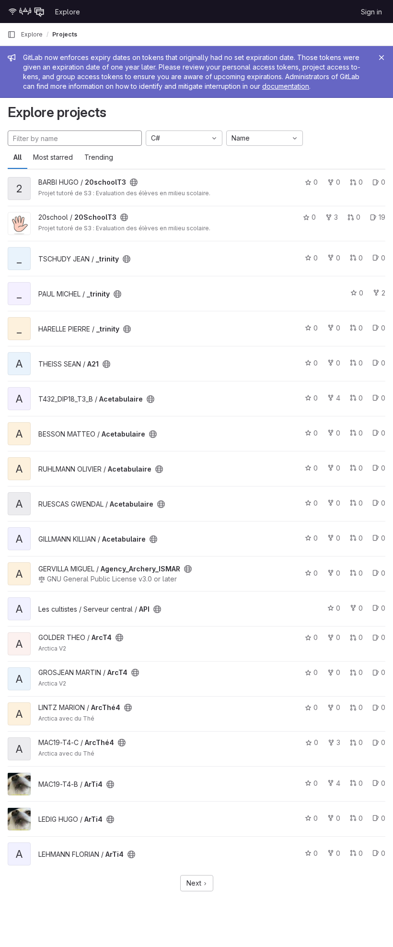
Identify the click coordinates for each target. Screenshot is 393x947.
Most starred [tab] (53, 157)
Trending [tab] (98, 157)
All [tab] (17, 157)
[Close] (381, 57)
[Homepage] (26, 11)
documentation (285, 86)
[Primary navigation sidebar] (11, 34)
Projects (64, 34)
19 (382, 217)
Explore (67, 12)
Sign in (371, 12)
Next (194, 883)
